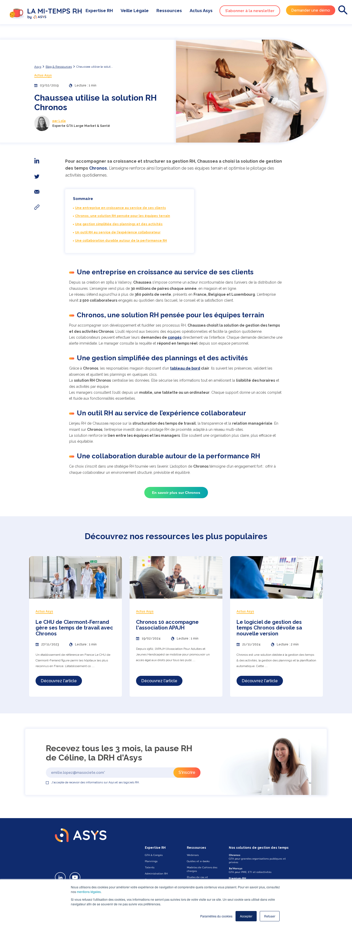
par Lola (59, 121)
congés (174, 337)
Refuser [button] (269, 916)
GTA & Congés (154, 855)
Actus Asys (201, 10)
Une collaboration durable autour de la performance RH (121, 240)
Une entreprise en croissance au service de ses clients (120, 208)
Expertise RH (99, 10)
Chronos (98, 168)
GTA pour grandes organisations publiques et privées (257, 859)
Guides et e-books (198, 861)
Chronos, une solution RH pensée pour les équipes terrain (122, 216)
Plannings (151, 861)
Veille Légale (135, 10)
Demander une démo (310, 10)
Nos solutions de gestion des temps (259, 848)
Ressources (169, 10)
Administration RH (156, 873)
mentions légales (89, 891)
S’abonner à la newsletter (249, 10)
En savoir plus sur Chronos (176, 493)
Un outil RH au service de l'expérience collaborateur (118, 232)
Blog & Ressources (59, 66)
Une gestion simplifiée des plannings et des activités (119, 224)
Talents (149, 867)
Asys (37, 66)
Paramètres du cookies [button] (216, 916)
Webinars (193, 855)
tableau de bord (185, 368)
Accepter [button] (246, 916)
